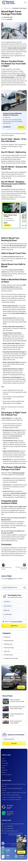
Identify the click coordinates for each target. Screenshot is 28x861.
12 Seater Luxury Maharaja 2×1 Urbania (11, 797)
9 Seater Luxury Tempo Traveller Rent (11, 799)
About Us (4, 760)
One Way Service (8, 654)
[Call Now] (3, 843)
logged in (10, 578)
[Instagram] (16, 856)
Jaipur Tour (7, 651)
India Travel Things (9, 647)
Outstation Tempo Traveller (11, 658)
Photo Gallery (5, 763)
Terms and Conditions (16, 621)
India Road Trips (7, 8)
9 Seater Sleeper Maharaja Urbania (10, 795)
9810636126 (10, 826)
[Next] (25, 213)
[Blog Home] (1, 8)
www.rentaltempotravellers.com (16, 823)
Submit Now (14, 625)
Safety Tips (4, 770)
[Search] (24, 587)
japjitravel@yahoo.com (12, 830)
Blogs (3, 767)
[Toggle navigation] (25, 2)
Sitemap (4, 772)
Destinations (7, 637)
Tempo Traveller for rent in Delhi (17, 48)
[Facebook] (16, 851)
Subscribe (14, 743)
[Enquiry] (3, 848)
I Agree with (13, 621)
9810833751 (10, 828)
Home (3, 758)
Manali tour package (18, 473)
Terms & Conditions (7, 774)
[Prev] (3, 213)
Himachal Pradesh (8, 640)
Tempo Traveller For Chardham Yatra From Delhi (14, 792)
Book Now (21, 127)
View (23, 225)
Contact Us (4, 765)
